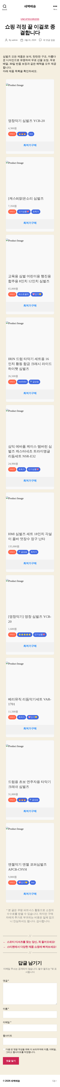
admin (15, 40)
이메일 (7, 1022)
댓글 (6, 980)
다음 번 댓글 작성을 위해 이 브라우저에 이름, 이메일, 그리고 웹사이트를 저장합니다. (31, 1050)
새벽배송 (30, 6)
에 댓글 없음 (49, 40)
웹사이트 (7, 1035)
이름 (6, 1009)
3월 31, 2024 (30, 40)
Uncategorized (30, 19)
